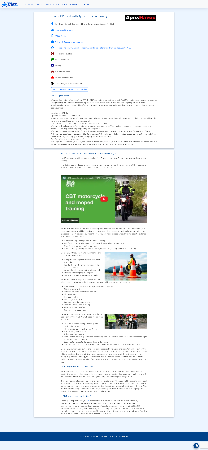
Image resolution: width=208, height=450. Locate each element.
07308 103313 (60, 36)
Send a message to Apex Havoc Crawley (70, 89)
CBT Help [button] (35, 4)
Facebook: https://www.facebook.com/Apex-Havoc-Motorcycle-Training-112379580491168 (92, 48)
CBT (87, 401)
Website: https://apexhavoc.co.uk (68, 42)
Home (27, 4)
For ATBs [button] (85, 4)
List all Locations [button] (69, 4)
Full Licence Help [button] (51, 4)
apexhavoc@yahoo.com (64, 30)
